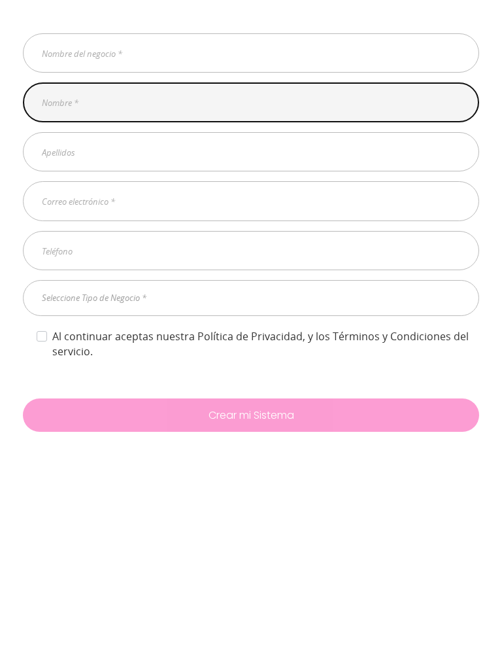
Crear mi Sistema (251, 415)
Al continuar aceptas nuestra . (260, 344)
